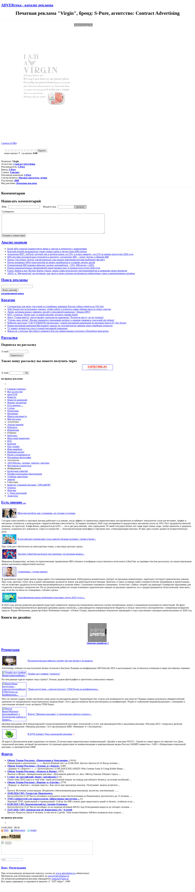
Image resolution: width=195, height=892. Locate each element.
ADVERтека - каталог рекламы (27, 5)
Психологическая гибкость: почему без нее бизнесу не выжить (60, 660)
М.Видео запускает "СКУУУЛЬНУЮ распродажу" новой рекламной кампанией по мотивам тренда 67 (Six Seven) (66, 323)
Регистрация (17, 867)
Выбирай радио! (15, 452)
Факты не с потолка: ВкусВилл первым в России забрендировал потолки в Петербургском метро (58, 331)
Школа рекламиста (17, 416)
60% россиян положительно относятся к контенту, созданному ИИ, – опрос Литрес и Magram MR (58, 257)
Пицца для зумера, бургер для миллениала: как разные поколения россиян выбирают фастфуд (56, 259)
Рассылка (9, 338)
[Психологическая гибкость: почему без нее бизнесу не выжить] (9, 665)
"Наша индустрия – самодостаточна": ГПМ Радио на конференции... (63, 689)
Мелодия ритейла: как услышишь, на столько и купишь (46, 513)
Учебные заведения (17, 476)
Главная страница (16, 389)
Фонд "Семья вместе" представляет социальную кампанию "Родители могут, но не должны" (55, 317)
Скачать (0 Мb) (9, 143)
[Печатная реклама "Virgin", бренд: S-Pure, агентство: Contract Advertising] (47, 138)
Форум (6, 754)
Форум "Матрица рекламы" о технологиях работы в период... (60, 714)
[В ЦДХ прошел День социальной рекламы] (9, 738)
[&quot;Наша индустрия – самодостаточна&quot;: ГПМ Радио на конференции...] (14, 694)
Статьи (11, 408)
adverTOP (12, 394)
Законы (11, 479)
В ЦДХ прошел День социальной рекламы (50, 734)
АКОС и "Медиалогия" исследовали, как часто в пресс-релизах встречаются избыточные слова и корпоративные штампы (71, 273)
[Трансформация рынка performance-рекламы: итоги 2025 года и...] (9, 602)
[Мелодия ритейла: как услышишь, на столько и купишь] (9, 518)
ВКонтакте (19, 830)
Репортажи (13, 411)
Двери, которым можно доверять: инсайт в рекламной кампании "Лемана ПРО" (49, 312)
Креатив (8, 300)
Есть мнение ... (15, 405)
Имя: (4, 206)
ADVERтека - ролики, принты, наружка (28, 463)
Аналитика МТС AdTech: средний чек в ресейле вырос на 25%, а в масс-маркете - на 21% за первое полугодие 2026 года (70, 254)
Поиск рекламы (14, 280)
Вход (4, 867)
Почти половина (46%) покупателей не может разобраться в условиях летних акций (51, 262)
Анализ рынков (14, 242)
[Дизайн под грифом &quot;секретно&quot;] (14, 675)
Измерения (13, 430)
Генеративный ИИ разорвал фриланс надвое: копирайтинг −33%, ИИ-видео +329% (50, 265)
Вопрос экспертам (16, 402)
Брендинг (12, 435)
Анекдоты (12, 495)
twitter (33, 830)
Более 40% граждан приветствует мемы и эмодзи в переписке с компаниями (47, 248)
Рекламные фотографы (19, 457)
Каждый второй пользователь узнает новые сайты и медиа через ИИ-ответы (47, 251)
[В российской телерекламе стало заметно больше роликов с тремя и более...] (9, 543)
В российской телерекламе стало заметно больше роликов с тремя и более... (57, 539)
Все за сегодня (14, 391)
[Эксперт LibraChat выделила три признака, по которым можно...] (9, 558)
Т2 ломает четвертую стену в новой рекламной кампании (37, 328)
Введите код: (50, 206)
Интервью (12, 413)
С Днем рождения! (17, 493)
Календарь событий (17, 471)
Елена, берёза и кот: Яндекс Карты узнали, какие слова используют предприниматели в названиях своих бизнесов (67, 270)
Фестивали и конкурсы (19, 465)
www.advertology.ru (66, 873)
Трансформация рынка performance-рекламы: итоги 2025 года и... (51, 597)
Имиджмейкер (14, 449)
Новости (11, 397)
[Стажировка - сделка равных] (9, 576)
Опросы (11, 487)
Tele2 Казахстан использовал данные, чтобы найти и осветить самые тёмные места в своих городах (59, 309)
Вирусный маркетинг (18, 438)
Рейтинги (12, 427)
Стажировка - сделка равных (33, 571)
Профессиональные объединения (24, 474)
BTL (9, 441)
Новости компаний (17, 400)
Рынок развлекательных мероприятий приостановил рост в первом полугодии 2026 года (53, 268)
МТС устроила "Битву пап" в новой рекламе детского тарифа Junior (42, 314)
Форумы (11, 490)
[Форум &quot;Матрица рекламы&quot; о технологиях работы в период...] (14, 719)
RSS (6, 830)
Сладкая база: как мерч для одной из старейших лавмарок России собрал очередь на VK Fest (55, 306)
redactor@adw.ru (60, 878)
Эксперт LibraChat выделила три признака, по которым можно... (51, 554)
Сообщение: (8, 211)
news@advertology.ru (58, 876)
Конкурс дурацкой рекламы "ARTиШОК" (29, 485)
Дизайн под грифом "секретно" (44, 673)
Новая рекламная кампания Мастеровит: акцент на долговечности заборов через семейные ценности (60, 325)
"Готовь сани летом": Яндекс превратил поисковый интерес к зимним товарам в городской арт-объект (60, 320)
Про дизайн (13, 446)
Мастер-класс (14, 419)
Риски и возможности (18, 454)
